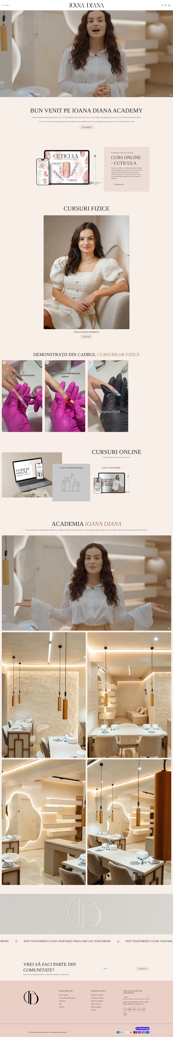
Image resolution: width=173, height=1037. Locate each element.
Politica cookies (96, 1007)
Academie (62, 1001)
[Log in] (165, 5)
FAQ (60, 1004)
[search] (162, 5)
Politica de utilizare (97, 1001)
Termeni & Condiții (97, 995)
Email (105, 969)
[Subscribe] (147, 997)
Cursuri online (63, 995)
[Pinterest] (130, 1009)
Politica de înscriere (97, 998)
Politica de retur (96, 1004)
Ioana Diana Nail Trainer (41, 1032)
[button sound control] (170, 95)
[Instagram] (134, 1009)
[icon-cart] (169, 5)
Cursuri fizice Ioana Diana (67, 998)
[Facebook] (125, 1009)
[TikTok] (139, 1009)
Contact (61, 1007)
